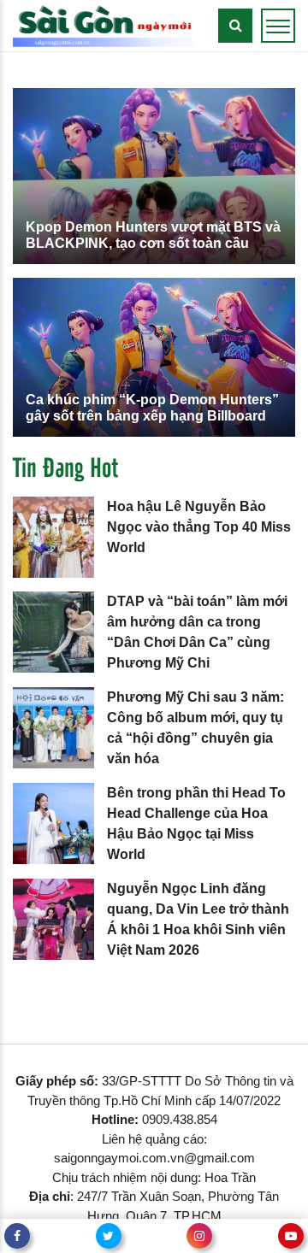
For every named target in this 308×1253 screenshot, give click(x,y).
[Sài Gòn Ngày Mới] (102, 24)
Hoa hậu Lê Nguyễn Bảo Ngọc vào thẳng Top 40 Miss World (199, 527)
